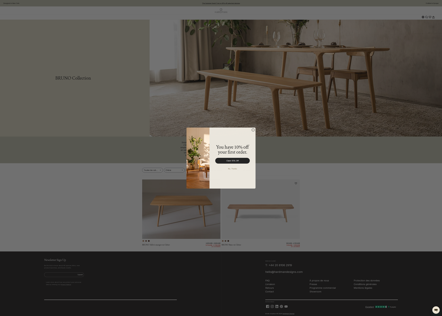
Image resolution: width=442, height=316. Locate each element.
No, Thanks (232, 169)
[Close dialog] (253, 129)
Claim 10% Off (232, 161)
